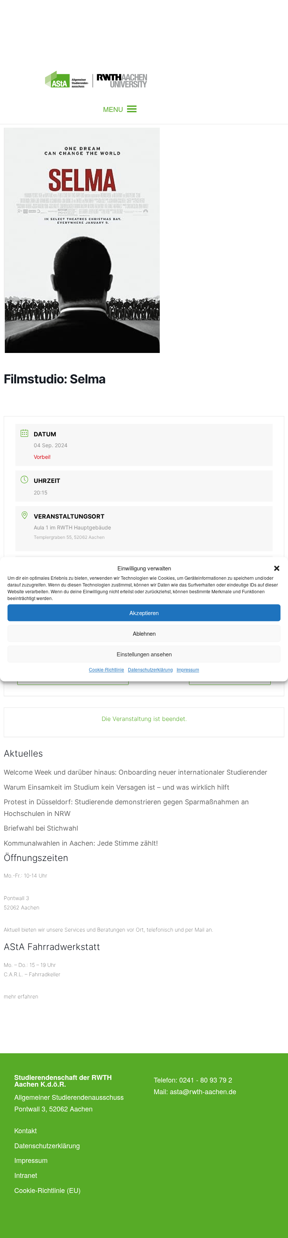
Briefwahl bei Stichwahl (41, 828)
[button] (276, 568)
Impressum (188, 669)
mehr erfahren (21, 996)
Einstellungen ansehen (144, 654)
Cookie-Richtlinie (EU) (47, 1190)
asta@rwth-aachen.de (203, 1091)
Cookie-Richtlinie (106, 669)
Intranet (25, 1175)
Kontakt (25, 1130)
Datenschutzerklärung (150, 669)
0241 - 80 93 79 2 (205, 1079)
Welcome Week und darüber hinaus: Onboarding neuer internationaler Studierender (135, 772)
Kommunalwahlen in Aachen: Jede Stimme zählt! (81, 843)
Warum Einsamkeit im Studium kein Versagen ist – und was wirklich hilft (117, 787)
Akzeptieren (144, 613)
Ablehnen (144, 633)
